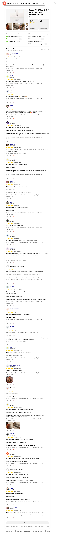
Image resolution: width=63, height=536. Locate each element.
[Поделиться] (48, 9)
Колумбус (9, 531)
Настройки (38, 531)
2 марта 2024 (17, 238)
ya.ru (48, 531)
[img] (9, 57)
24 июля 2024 (17, 184)
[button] (9, 26)
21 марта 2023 (17, 510)
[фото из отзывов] (9, 379)
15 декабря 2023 (18, 312)
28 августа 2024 (17, 125)
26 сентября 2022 (18, 407)
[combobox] (24, 3)
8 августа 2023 (17, 437)
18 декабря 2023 (18, 289)
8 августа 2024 (17, 147)
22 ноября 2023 (17, 368)
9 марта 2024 (17, 223)
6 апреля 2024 (17, 205)
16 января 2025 (17, 79)
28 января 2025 (17, 56)
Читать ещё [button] (25, 135)
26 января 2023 (17, 491)
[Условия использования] (47, 35)
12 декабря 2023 (18, 330)
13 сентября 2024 (18, 109)
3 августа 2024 (17, 162)
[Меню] (60, 3)
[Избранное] (54, 3)
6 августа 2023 (17, 456)
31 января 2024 (17, 251)
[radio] (7, 72)
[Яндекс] (4, 3)
